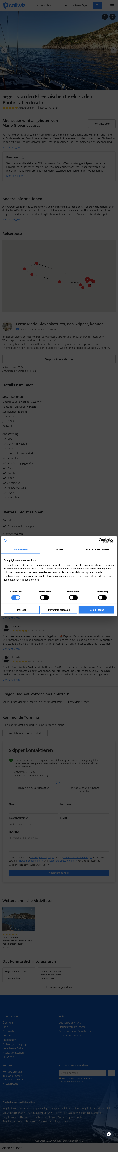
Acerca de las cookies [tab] (97, 549)
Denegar (21, 610)
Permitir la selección (59, 610)
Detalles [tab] (59, 549)
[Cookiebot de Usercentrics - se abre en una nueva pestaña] (101, 540)
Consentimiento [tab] (20, 549)
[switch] (44, 597)
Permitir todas (96, 610)
